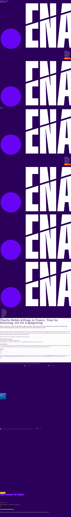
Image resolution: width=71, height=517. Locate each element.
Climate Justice (38, 355)
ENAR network (53, 355)
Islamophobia (13, 356)
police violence (26, 356)
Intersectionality (9, 356)
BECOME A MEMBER (9, 494)
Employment (47, 355)
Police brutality (22, 356)
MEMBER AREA (20, 494)
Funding (1, 356)
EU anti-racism (59, 355)
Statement (57, 356)
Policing (28, 356)
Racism (39, 356)
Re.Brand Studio (5, 504)
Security (55, 356)
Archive (1, 318)
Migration (17, 356)
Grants (2, 356)
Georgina (2, 348)
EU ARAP (63, 355)
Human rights (4, 356)
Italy (15, 356)
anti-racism (12, 355)
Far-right (67, 355)
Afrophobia (8, 355)
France (69, 355)
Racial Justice (37, 356)
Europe (65, 355)
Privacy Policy (2, 502)
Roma (53, 356)
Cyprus (41, 355)
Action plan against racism (3, 355)
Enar (50, 355)
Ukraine (64, 356)
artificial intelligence (30, 355)
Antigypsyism (20, 355)
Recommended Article (50, 356)
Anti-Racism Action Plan (15, 355)
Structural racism (61, 356)
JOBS (15, 494)
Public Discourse (33, 356)
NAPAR (20, 356)
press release (30, 356)
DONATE (2, 494)
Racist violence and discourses (44, 356)
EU (56, 355)
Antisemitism (25, 355)
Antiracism (23, 355)
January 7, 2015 (2, 349)
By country (35, 355)
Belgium (33, 355)
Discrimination (43, 355)
